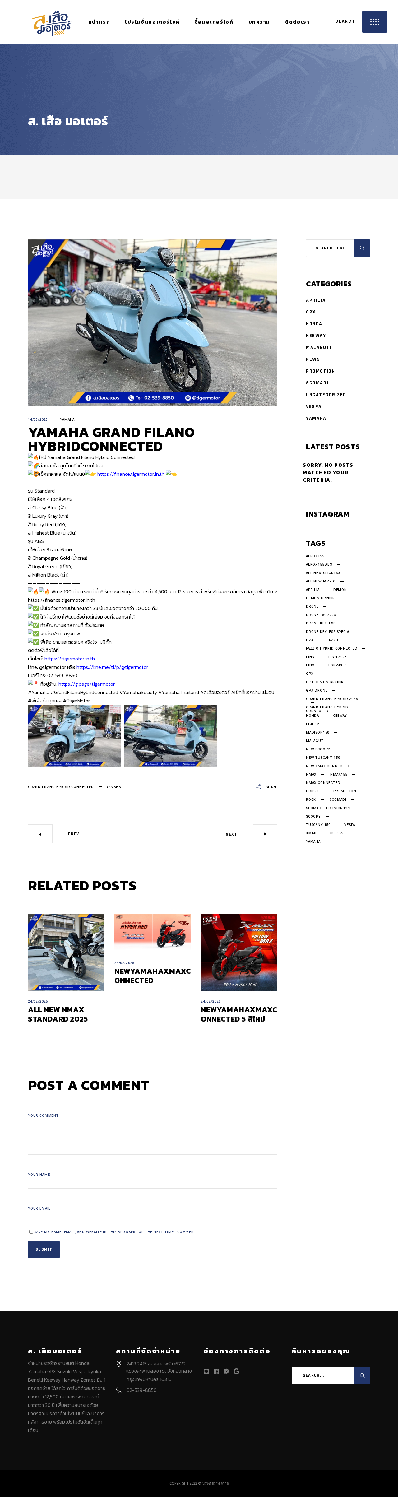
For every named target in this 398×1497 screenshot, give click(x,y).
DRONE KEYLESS (321, 623)
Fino (310, 665)
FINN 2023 (337, 657)
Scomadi (317, 383)
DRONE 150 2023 (321, 615)
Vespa (314, 406)
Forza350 (337, 665)
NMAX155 (338, 774)
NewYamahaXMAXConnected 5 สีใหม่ (239, 1014)
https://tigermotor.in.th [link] (69, 658)
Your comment (43, 1115)
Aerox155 (315, 556)
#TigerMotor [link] (76, 700)
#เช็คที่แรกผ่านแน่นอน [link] (252, 692)
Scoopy (313, 816)
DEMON (340, 590)
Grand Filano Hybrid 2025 (332, 699)
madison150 (317, 733)
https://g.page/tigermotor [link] (86, 684)
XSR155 (336, 833)
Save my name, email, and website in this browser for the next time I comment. (115, 1232)
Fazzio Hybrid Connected (332, 649)
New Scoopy (318, 749)
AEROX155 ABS (319, 565)
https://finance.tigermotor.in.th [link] (130, 474)
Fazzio (333, 640)
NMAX (311, 774)
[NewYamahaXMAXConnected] (152, 933)
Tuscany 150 (318, 825)
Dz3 (309, 640)
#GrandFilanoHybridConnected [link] (84, 692)
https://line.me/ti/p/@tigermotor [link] (112, 667)
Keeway (316, 335)
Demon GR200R (320, 598)
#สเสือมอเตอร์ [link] (215, 692)
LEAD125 (314, 724)
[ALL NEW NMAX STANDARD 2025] (66, 952)
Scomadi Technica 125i (328, 808)
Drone (312, 607)
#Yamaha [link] (38, 692)
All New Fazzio (321, 581)
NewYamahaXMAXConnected (152, 976)
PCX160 (313, 791)
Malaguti (318, 347)
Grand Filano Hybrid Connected (61, 787)
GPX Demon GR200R (325, 682)
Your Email (39, 1208)
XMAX (311, 833)
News (313, 359)
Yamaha (67, 419)
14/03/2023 (38, 419)
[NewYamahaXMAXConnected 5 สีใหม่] (239, 952)
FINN (310, 657)
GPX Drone (316, 691)
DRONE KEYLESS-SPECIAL (328, 632)
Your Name (39, 1174)
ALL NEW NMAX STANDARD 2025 (58, 1014)
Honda (314, 324)
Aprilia (316, 300)
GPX (311, 312)
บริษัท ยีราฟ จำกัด (215, 1483)
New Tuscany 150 (323, 758)
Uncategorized (326, 395)
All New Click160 (323, 573)
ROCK (311, 800)
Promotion (320, 371)
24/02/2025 (38, 1001)
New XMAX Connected (327, 766)
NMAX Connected (323, 783)
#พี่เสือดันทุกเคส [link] (45, 700)
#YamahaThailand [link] (178, 692)
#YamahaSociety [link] (138, 692)
